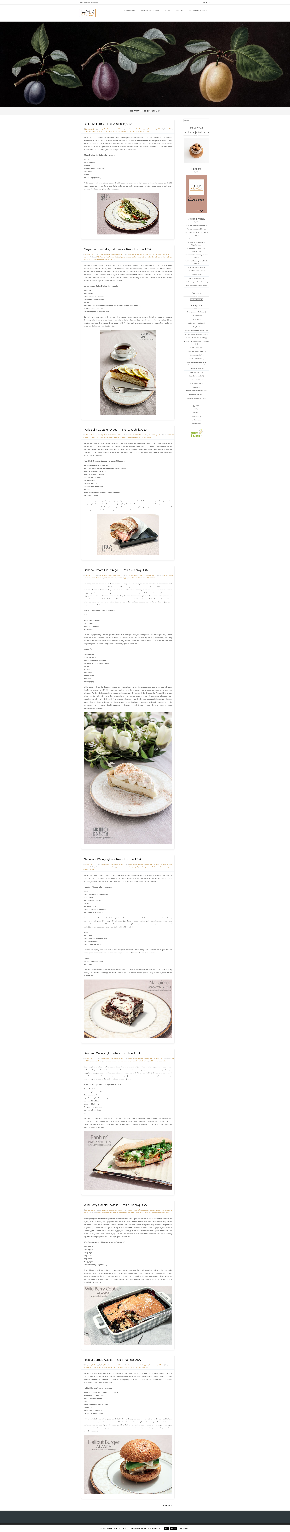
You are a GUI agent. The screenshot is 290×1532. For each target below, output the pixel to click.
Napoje (195, 387)
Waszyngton (167, 867)
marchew (120, 1061)
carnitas (94, 131)
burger (90, 1367)
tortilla (147, 131)
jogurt (145, 257)
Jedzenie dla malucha (195, 323)
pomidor (120, 1367)
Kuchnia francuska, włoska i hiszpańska (196, 341)
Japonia (195, 319)
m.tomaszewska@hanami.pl (90, 2)
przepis (94, 259)
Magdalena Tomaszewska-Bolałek (110, 129)
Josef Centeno (107, 131)
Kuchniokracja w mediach (198, 10)
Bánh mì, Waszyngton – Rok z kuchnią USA (112, 1053)
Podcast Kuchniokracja (150, 10)
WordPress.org (196, 424)
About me (179, 10)
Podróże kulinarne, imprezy (194, 391)
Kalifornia (150, 257)
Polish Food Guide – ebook (196, 271)
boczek (171, 435)
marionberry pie (122, 578)
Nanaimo (142, 867)
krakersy (130, 867)
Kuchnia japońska (195, 355)
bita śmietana (95, 578)
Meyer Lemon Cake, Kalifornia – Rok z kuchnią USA (117, 249)
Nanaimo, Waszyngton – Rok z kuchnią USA (112, 859)
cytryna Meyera (129, 257)
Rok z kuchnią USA (154, 129)
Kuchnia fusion (194, 347)
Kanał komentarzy (196, 420)
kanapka (93, 1061)
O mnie (167, 10)
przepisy (129, 131)
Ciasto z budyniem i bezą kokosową (197, 282)
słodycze (112, 259)
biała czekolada (102, 867)
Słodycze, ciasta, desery (147, 575)
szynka (149, 437)
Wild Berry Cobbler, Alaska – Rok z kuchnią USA (115, 1205)
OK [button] (166, 1528)
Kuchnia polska (194, 372)
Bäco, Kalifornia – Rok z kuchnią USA (108, 123)
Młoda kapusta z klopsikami (196, 267)
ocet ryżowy (127, 1061)
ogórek (133, 1061)
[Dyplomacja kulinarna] (196, 150)
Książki (195, 327)
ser (145, 437)
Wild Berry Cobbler (164, 1213)
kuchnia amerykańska (120, 131)
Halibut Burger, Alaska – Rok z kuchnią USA (112, 1359)
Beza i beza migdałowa (196, 278)
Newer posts (168, 1505)
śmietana (145, 1367)
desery (109, 1213)
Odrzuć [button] (173, 1528)
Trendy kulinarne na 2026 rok (196, 229)
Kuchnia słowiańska (195, 376)
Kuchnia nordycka (195, 368)
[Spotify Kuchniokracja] (196, 194)
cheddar (95, 1367)
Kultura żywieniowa (195, 383)
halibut (101, 1367)
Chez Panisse (109, 257)
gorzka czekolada (121, 867)
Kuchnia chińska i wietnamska (195, 338)
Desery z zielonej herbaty (195, 312)
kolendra (99, 1061)
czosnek (91, 437)
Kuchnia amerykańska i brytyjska (137, 129)
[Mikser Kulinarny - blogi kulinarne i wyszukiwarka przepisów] (196, 433)
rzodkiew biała (153, 1061)
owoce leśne (135, 1213)
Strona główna (130, 10)
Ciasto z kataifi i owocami (196, 239)
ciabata (85, 437)
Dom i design (195, 316)
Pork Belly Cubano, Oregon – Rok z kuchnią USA (115, 429)
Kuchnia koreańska (195, 359)
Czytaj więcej (184, 1528)
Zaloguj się (196, 412)
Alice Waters (101, 257)
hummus (100, 131)
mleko (130, 578)
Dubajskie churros (196, 274)
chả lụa (88, 1061)
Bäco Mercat (87, 131)
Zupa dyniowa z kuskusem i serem (196, 285)
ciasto (116, 257)
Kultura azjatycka (195, 379)
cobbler (106, 578)
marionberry (113, 578)
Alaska (99, 1213)
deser (113, 867)
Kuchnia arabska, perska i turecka (195, 334)
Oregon (111, 437)
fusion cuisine (138, 257)
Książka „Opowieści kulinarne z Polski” (196, 225)
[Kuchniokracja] (87, 13)
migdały (135, 867)
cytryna (121, 257)
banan (166, 575)
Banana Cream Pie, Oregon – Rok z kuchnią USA (116, 570)
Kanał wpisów (196, 416)
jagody (114, 1213)
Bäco (170, 129)
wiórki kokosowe (88, 869)
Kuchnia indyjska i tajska (195, 351)
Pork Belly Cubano (120, 437)
